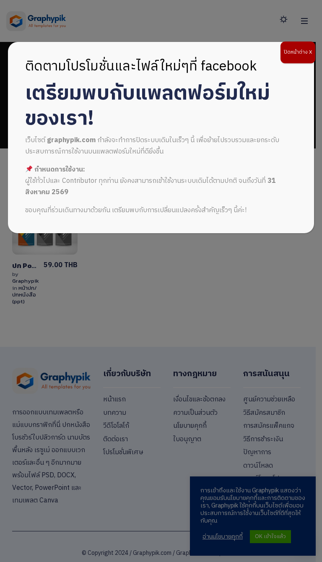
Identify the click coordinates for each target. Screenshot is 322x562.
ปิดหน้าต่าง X (298, 52)
